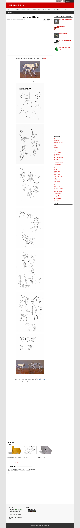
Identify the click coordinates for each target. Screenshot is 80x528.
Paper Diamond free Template (65, 40)
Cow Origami (25, 457)
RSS (64, 1)
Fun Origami (56, 159)
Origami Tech (57, 179)
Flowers (23, 9)
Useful (44, 9)
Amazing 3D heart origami (56, 13)
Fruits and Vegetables (58, 157)
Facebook (57, 1)
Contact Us (21, 1)
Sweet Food (56, 189)
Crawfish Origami (62, 26)
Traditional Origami (58, 191)
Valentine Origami (58, 196)
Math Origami (57, 171)
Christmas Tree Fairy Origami (13, 462)
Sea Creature (57, 186)
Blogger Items (47, 525)
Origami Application (58, 178)
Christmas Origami (58, 149)
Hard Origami (57, 166)
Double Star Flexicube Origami (46, 462)
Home (8, 1)
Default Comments (20, 466)
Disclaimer (16, 1)
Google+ (61, 1)
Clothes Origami (57, 150)
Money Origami (57, 174)
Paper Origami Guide (16, 5)
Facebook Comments (28, 466)
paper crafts (56, 200)
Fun (49, 9)
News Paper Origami (58, 176)
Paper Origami (57, 181)
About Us (12, 1)
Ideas (55, 167)
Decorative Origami (58, 152)
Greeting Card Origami (59, 162)
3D (8, 9)
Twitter (59, 1)
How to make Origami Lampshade (65, 19)
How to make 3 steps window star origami (65, 48)
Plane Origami (57, 184)
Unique (39, 9)
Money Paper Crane (63, 33)
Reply (9, 19)
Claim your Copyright (32, 1)
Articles (64, 9)
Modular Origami (57, 172)
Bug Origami (56, 147)
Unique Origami (57, 193)
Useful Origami (57, 195)
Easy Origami (57, 154)
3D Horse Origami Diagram (36, 378)
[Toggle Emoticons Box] (8, 473)
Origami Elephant (42, 457)
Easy (12, 9)
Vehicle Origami (57, 198)
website (44, 58)
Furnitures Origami (58, 161)
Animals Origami (19, 19)
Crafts (53, 9)
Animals (34, 9)
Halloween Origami (58, 164)
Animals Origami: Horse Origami (14, 457)
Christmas (17, 9)
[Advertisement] (30, 30)
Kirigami (58, 9)
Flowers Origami (57, 155)
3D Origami (14, 19)
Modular (28, 9)
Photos (55, 183)
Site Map (25, 1)
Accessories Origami (58, 142)
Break (10, 13)
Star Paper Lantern (65, 13)
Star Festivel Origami (58, 188)
